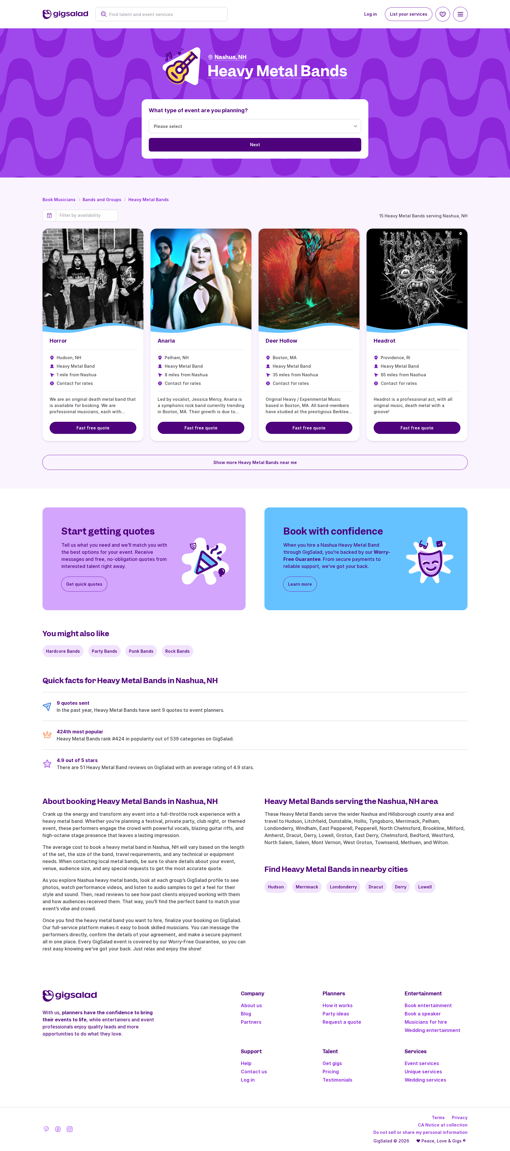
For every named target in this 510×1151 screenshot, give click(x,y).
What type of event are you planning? (198, 110)
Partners (251, 1022)
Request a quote (342, 1022)
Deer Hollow (281, 341)
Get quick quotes (84, 584)
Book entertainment (428, 1005)
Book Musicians (59, 199)
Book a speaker (423, 1014)
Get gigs (332, 1063)
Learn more (300, 584)
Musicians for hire (426, 1022)
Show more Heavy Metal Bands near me (255, 462)
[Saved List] (443, 14)
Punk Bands (141, 651)
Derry (400, 886)
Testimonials (337, 1080)
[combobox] (164, 14)
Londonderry (343, 886)
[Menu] (460, 14)
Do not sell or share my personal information (420, 1132)
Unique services (423, 1072)
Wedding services (425, 1080)
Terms (438, 1117)
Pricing (331, 1072)
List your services (408, 14)
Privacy (460, 1117)
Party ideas (336, 1014)
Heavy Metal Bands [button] (277, 71)
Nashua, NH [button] (230, 57)
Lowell (425, 886)
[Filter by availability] (87, 215)
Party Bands (104, 651)
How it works (338, 1005)
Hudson (276, 886)
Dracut (376, 886)
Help (246, 1063)
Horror (58, 341)
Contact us (254, 1072)
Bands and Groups (102, 199)
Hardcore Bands (63, 651)
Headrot (384, 341)
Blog (246, 1014)
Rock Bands (177, 651)
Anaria (166, 341)
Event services (422, 1063)
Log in (370, 14)
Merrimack (307, 886)
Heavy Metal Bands (148, 199)
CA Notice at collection (443, 1124)
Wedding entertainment (432, 1030)
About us (251, 1005)
